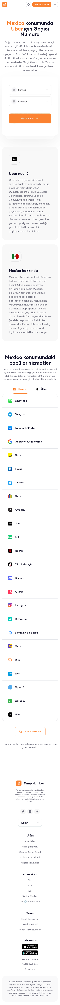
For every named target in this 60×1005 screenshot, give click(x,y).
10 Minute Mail (30, 924)
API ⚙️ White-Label (30, 901)
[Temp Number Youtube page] (30, 811)
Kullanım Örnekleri (30, 857)
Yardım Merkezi (30, 896)
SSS (30, 885)
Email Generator (30, 919)
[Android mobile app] (30, 952)
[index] (4, 4)
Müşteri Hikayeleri (30, 862)
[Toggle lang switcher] (28, 4)
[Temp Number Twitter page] (23, 811)
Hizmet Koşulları (30, 959)
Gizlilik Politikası (30, 964)
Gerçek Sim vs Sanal (30, 852)
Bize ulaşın (30, 969)
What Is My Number (30, 929)
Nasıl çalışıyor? (30, 846)
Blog (30, 880)
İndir (30, 890)
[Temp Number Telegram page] (37, 811)
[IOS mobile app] (30, 946)
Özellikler (30, 841)
